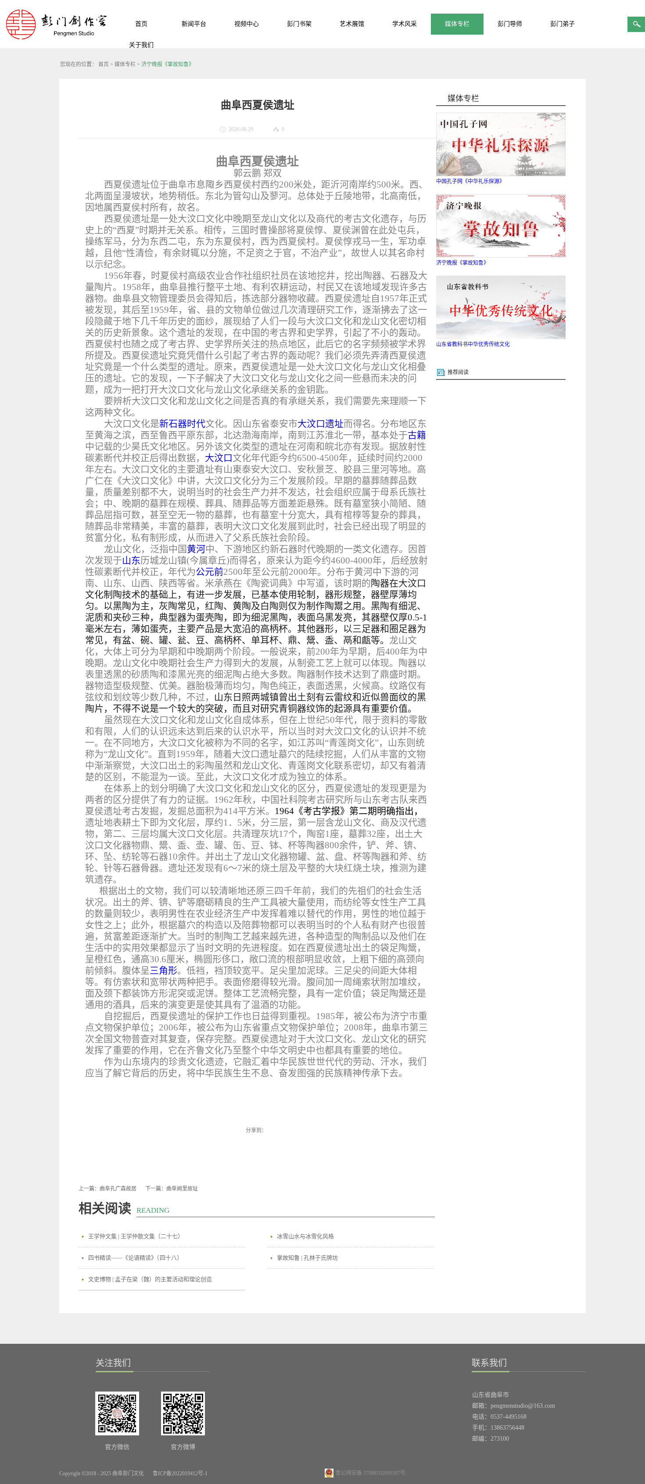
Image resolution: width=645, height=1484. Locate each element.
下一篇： (171, 1189)
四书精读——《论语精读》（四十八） (135, 1257)
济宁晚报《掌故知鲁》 (167, 64)
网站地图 (228, 1473)
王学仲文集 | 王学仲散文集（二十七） (135, 1236)
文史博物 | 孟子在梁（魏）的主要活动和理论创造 (150, 1279)
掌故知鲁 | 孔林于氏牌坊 (307, 1257)
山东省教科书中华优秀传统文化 (473, 344)
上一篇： (107, 1189)
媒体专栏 (125, 64)
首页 (141, 24)
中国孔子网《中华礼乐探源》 (470, 181)
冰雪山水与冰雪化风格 (305, 1236)
